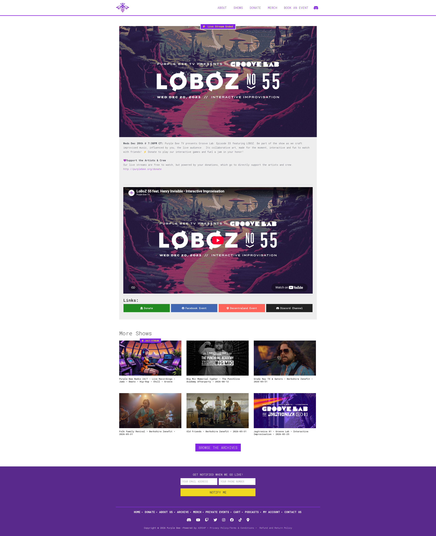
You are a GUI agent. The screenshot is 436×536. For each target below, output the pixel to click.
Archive (183, 512)
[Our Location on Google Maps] (248, 520)
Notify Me (218, 492)
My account (271, 512)
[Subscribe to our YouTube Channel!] (198, 520)
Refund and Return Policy (276, 527)
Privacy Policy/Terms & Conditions (232, 527)
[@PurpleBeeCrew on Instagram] (223, 520)
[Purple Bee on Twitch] (206, 520)
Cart (236, 512)
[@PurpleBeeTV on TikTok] (240, 520)
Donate (150, 512)
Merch (197, 512)
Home (137, 512)
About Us (166, 512)
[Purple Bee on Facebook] (232, 520)
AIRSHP (202, 527)
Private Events (217, 512)
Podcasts (252, 512)
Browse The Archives (218, 447)
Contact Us (292, 512)
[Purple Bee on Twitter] (215, 520)
